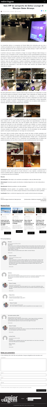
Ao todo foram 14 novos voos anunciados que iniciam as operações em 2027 (29, 228)
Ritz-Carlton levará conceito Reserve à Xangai (17, 222)
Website (2, 382)
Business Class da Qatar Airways (26, 48)
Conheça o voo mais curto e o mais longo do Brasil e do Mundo (41, 223)
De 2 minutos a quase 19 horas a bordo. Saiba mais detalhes (41, 227)
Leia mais (7, 233)
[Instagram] (26, 399)
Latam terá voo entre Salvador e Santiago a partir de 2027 (5, 223)
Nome (2, 372)
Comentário (3, 357)
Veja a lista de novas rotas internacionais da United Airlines (29, 223)
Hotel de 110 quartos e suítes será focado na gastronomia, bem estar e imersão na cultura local (17, 227)
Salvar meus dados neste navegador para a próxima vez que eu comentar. (16, 387)
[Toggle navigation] (44, 1)
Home (22, 398)
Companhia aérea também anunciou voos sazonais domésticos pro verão (6, 228)
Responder (10, 252)
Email (2, 377)
